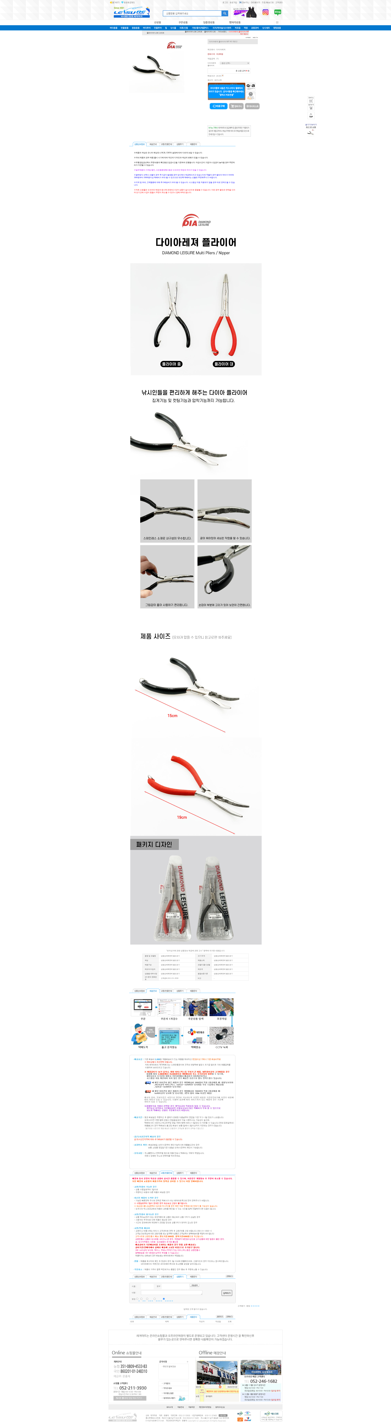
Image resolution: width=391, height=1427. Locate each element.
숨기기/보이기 (311, 125)
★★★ (150, 1301)
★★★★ (159, 1301)
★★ (144, 1301)
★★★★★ (169, 1301)
